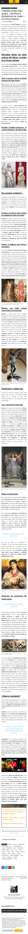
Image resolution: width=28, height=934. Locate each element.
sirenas (24, 777)
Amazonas (15, 844)
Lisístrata (17, 851)
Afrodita (9, 844)
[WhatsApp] (13, 867)
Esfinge (3, 848)
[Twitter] (6, 867)
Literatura (23, 851)
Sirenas (15, 858)
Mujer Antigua (14, 8)
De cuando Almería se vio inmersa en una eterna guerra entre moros (7, 878)
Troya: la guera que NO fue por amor (21, 877)
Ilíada (13, 851)
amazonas (13, 614)
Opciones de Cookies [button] (8, 930)
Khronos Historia (14, 833)
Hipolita (3, 851)
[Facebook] (2, 867)
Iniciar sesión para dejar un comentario (14, 910)
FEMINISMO (9, 848)
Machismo (4, 853)
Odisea (21, 855)
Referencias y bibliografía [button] (10, 839)
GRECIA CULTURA (5, 849)
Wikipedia (3, 591)
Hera (16, 849)
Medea (9, 853)
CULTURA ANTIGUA (17, 846)
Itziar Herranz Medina (7, 21)
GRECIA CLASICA (20, 848)
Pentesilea (15, 857)
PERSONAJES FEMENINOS (7, 858)
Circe (11, 846)
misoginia (19, 853)
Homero (8, 851)
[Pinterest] (9, 867)
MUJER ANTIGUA (5, 855)
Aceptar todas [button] (18, 930)
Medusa (13, 853)
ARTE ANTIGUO (21, 844)
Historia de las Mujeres (10, 5)
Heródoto (20, 849)
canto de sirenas (5, 846)
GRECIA (14, 848)
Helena (12, 849)
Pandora (4, 857)
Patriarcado (9, 857)
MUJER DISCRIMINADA (14, 855)
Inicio (2, 5)
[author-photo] (14, 892)
